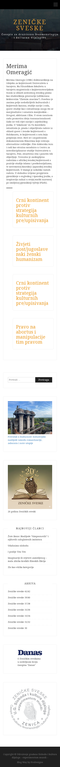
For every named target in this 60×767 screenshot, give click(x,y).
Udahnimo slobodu (18, 545)
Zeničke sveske (30, 25)
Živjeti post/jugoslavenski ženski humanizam (32, 252)
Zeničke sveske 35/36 (19, 610)
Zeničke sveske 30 (17, 628)
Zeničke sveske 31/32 (19, 622)
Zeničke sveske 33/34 (19, 616)
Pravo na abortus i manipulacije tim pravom (30, 334)
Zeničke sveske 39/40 (19, 597)
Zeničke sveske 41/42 (19, 591)
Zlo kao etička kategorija (21, 567)
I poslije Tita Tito (17, 552)
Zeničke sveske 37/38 (19, 603)
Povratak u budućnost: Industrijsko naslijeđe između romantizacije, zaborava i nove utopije (27, 440)
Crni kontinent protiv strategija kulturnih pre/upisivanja (32, 210)
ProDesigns (37, 762)
